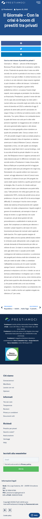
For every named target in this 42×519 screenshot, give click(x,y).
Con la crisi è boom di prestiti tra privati (19, 60)
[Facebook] (4, 510)
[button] (21, 43)
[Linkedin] (10, 510)
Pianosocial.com (32, 504)
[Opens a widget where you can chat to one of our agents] (34, 515)
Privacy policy (26, 464)
